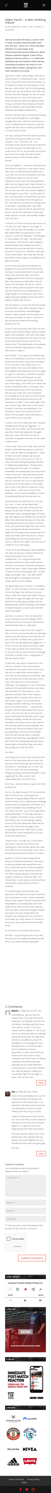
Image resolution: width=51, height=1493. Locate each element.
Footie (38, 26)
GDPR (24, 1482)
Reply (41, 1082)
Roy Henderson (14, 26)
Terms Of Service (16, 1479)
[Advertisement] (25, 968)
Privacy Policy (33, 1479)
